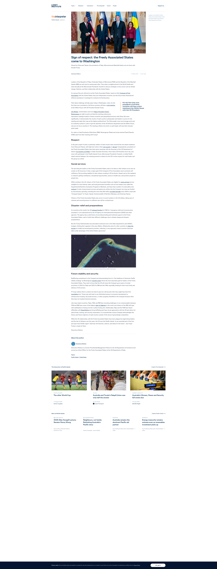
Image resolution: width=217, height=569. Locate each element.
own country (107, 147)
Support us (161, 6)
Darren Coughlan (58, 403)
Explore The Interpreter (158, 367)
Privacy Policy (137, 565)
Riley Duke (123, 428)
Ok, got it (158, 565)
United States (82, 357)
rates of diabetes (100, 305)
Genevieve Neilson (76, 74)
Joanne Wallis (96, 430)
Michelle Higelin (136, 403)
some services (125, 182)
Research (80, 6)
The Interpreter (101, 6)
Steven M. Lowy (58, 430)
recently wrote (96, 280)
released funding (97, 210)
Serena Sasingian (87, 430)
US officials (74, 112)
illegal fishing (85, 310)
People (114, 6)
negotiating (74, 294)
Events (109, 6)
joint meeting (111, 105)
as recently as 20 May (83, 151)
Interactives (90, 6)
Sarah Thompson (99, 403)
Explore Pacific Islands (158, 413)
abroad (115, 147)
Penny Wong (57, 428)
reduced (73, 189)
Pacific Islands (55, 20)
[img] (93, 403)
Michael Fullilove (65, 428)
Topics (73, 6)
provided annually (115, 191)
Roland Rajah (130, 428)
